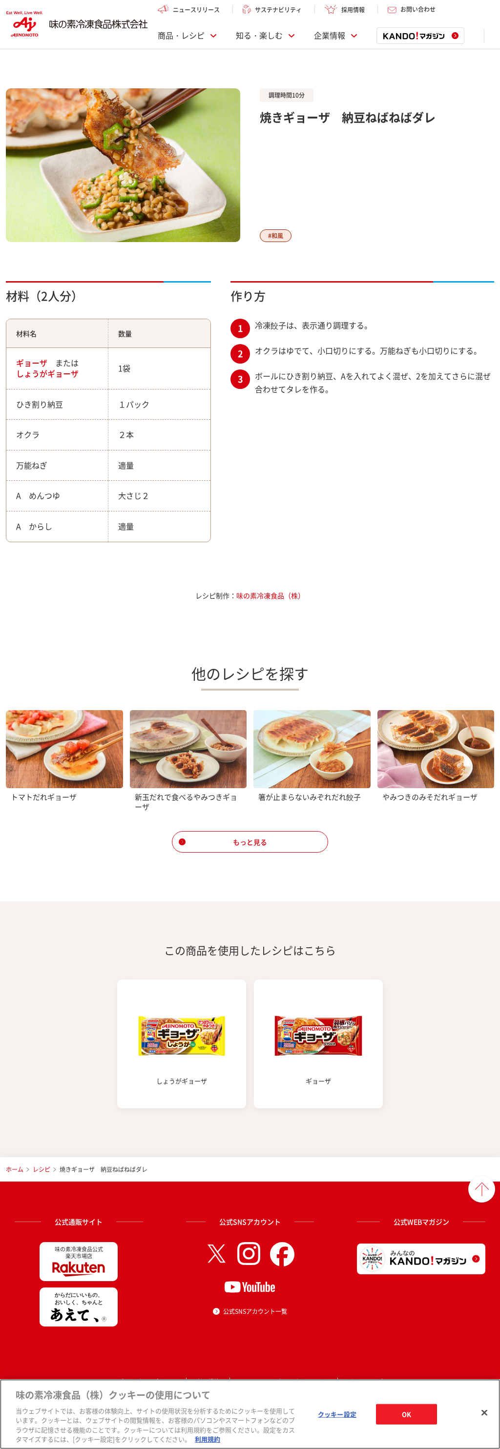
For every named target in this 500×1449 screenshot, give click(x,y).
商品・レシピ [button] (181, 35)
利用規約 (207, 1439)
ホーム (14, 1169)
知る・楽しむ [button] (259, 35)
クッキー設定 (337, 1414)
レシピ (41, 1169)
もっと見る (250, 842)
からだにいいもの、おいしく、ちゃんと (79, 1298)
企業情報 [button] (329, 35)
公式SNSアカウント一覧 (255, 1311)
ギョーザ (31, 362)
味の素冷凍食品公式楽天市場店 (79, 1252)
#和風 (275, 235)
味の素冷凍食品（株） (270, 595)
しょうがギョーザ (47, 373)
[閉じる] (484, 1413)
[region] (250, 1414)
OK (406, 1414)
